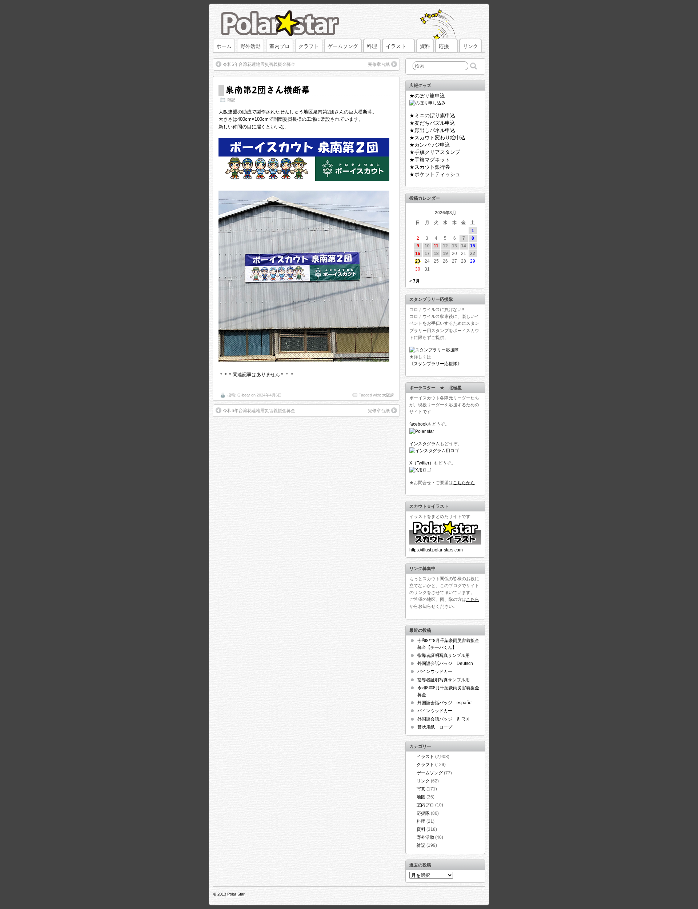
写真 (421, 789)
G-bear (243, 395)
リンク (470, 46)
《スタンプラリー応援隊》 (435, 363)
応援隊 (423, 813)
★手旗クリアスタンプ (434, 152)
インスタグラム (424, 443)
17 (427, 253)
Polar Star (236, 894)
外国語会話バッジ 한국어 (443, 719)
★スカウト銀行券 (429, 167)
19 (445, 253)
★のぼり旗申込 (427, 96)
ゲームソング (343, 46)
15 (472, 245)
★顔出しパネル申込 (432, 130)
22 (472, 253)
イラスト (396, 46)
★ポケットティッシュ (434, 174)
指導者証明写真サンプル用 (443, 655)
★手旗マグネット (429, 160)
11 (436, 245)
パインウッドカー (434, 671)
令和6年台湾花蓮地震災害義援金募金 (259, 64)
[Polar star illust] (445, 543)
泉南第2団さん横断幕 (267, 89)
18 (436, 253)
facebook (418, 424)
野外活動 (250, 46)
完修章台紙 (379, 64)
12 (445, 245)
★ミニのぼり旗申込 (432, 115)
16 (417, 253)
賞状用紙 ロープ (434, 727)
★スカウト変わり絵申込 (437, 137)
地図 (421, 797)
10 (427, 245)
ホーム (224, 46)
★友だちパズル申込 (432, 123)
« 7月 (414, 281)
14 (463, 245)
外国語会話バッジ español (445, 702)
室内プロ (279, 46)
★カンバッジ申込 (429, 145)
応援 (444, 46)
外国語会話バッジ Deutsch (445, 663)
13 (454, 245)
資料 (425, 46)
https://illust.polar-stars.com (436, 550)
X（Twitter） (421, 463)
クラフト (308, 46)
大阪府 (388, 395)
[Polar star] (421, 431)
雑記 (231, 99)
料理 (372, 46)
